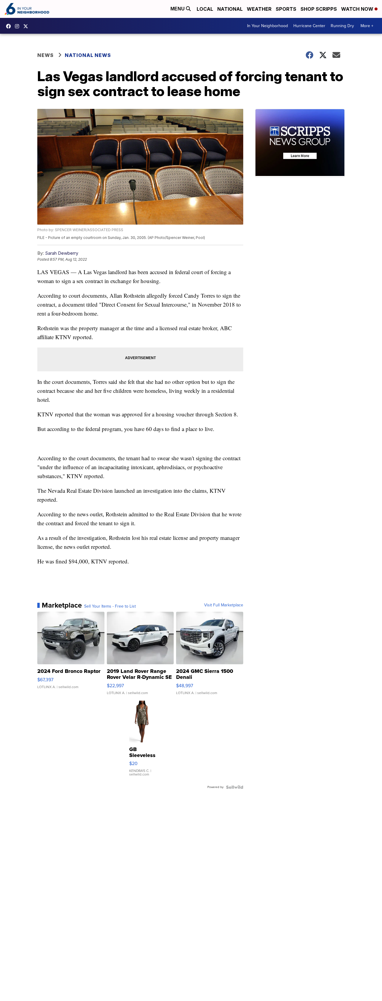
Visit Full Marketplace (223, 605)
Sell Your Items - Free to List (110, 606)
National (230, 9)
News (45, 55)
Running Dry (342, 26)
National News (88, 55)
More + (367, 26)
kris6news (18, 26)
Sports (286, 9)
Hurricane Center (309, 26)
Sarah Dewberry (61, 253)
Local (205, 9)
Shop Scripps (319, 9)
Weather (259, 9)
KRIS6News (10, 26)
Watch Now (358, 9)
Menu (178, 8)
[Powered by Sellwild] (234, 787)
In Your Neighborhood (267, 26)
